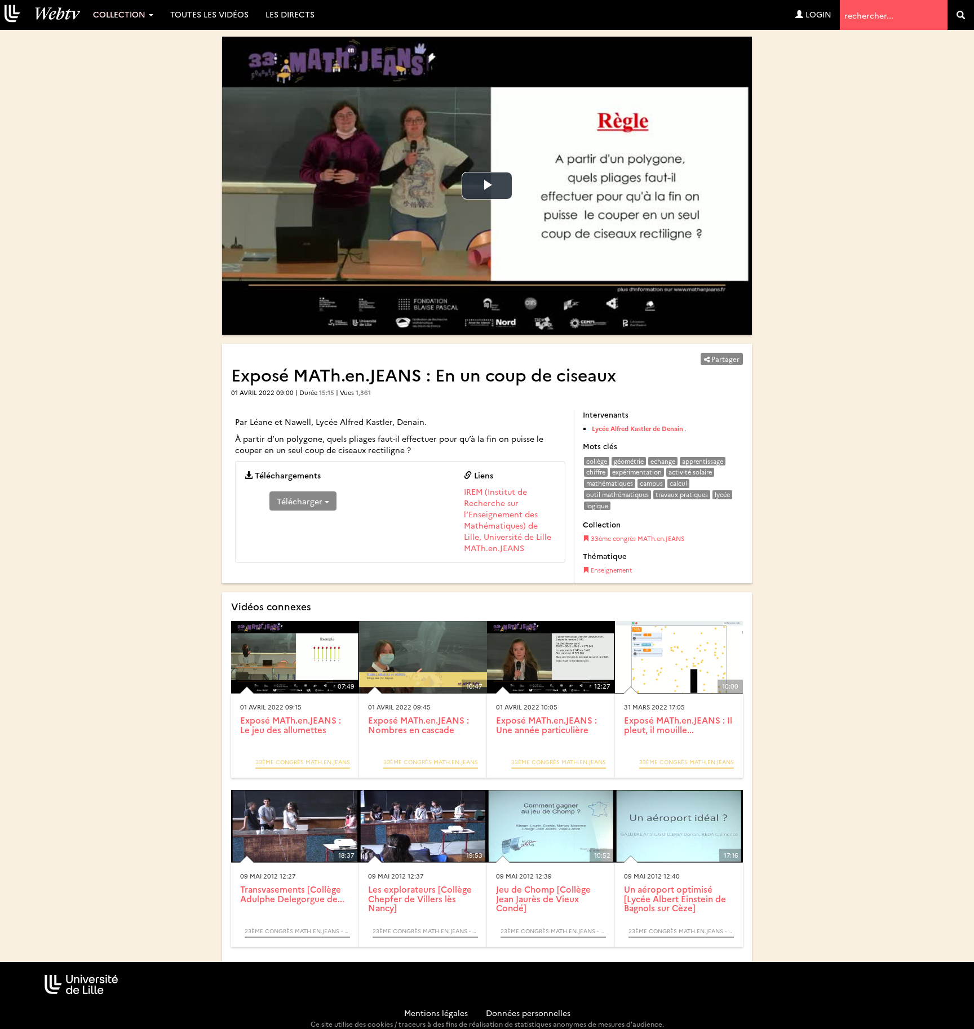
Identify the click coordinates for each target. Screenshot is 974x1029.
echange (662, 461)
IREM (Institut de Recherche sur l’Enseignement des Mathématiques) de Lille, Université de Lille (507, 514)
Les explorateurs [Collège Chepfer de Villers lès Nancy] (420, 898)
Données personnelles (528, 1012)
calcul (678, 483)
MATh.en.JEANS (494, 547)
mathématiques (609, 483)
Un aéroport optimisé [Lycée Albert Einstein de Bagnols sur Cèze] (675, 898)
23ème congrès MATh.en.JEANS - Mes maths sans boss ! (297, 931)
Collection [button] (120, 14)
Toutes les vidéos (209, 14)
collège (596, 461)
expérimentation (637, 472)
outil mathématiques (617, 494)
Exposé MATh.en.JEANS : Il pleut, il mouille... (678, 724)
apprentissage (702, 461)
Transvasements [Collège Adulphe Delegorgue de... (292, 893)
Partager (725, 358)
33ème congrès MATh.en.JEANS (636, 538)
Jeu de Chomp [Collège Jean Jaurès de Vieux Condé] (543, 898)
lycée (722, 494)
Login (817, 14)
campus (651, 483)
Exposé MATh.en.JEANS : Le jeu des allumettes (290, 724)
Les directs (290, 14)
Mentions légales (436, 1012)
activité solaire (690, 472)
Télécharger (301, 501)
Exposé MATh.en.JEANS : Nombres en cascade (418, 724)
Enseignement (610, 570)
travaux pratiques (682, 494)
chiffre (595, 472)
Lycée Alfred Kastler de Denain (637, 428)
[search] (961, 15)
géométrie (629, 461)
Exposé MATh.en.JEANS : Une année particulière (546, 724)
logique (597, 506)
